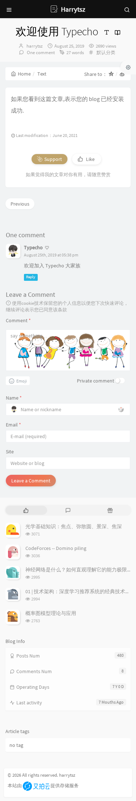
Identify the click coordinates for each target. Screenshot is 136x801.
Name (14, 398)
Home (24, 73)
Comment (18, 320)
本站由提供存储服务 (43, 785)
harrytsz (34, 46)
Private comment (95, 380)
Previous (20, 204)
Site (10, 451)
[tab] (26, 510)
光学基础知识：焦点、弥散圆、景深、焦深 (73, 526)
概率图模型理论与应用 (50, 613)
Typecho (33, 247)
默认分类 (105, 52)
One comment (40, 52)
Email (13, 424)
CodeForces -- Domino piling (55, 548)
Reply (30, 277)
